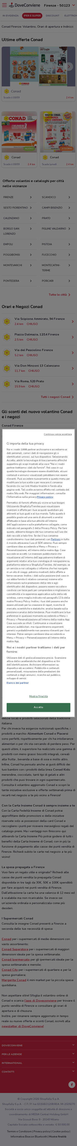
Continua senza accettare (58, 434)
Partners (55, 539)
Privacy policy (45, 497)
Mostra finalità (38, 696)
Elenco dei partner (18, 683)
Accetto (38, 707)
